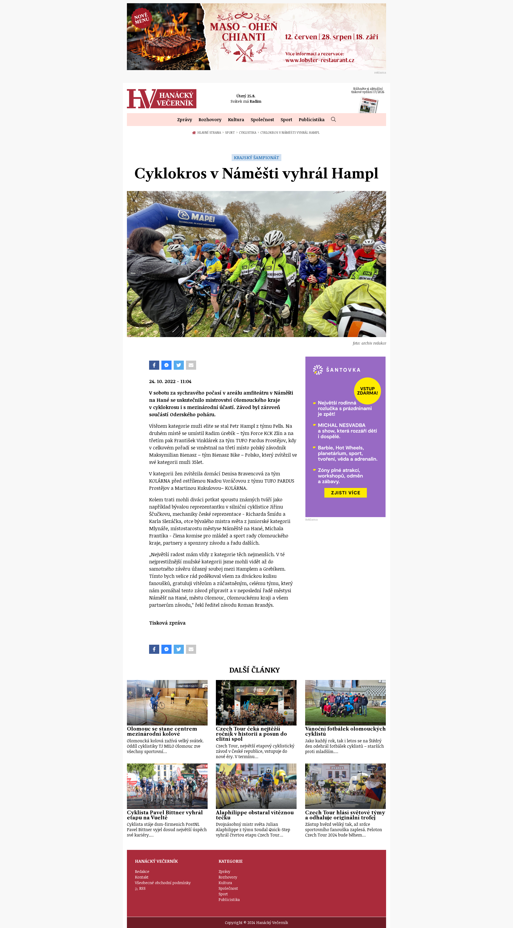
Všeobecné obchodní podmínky (163, 882)
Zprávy (184, 120)
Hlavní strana (210, 132)
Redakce (142, 871)
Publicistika (312, 120)
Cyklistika (249, 132)
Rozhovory (210, 120)
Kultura (236, 120)
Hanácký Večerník (161, 99)
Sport (286, 120)
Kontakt (142, 877)
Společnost (262, 120)
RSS (142, 888)
